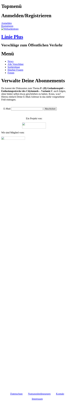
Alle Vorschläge (16, 64)
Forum (11, 72)
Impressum (37, 399)
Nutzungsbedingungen (39, 393)
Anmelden (6, 23)
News (10, 61)
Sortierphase (14, 67)
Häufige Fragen (15, 70)
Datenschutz (16, 393)
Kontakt (60, 393)
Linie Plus (12, 37)
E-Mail (6, 108)
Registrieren (7, 26)
